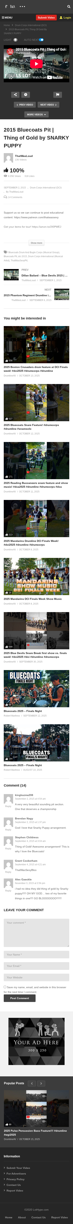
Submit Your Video (18, 1167)
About (22, 1217)
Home (7, 25)
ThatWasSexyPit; (19, 260)
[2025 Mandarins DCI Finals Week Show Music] (36, 576)
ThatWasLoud (24, 155)
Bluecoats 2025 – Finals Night (23, 711)
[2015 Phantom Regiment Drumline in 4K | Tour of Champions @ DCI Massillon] (36, 299)
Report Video (15, 1190)
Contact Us (14, 1184)
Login (67, 17)
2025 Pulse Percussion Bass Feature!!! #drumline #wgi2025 (35, 1132)
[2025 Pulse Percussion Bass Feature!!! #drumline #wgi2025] (36, 1108)
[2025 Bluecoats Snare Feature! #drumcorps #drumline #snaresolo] (36, 402)
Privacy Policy (16, 1179)
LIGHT (8, 39)
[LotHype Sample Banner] (36, 1064)
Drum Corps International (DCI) (31, 25)
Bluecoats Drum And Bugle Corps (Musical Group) (33, 252)
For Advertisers (16, 1173)
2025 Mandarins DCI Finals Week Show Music (33, 598)
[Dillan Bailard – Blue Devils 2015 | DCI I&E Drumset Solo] (36, 279)
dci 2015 (22, 256)
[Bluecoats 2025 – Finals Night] (36, 688)
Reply (8, 806)
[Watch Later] (25, 95)
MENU (8, 17)
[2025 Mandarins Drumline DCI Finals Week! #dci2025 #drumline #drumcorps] (36, 518)
